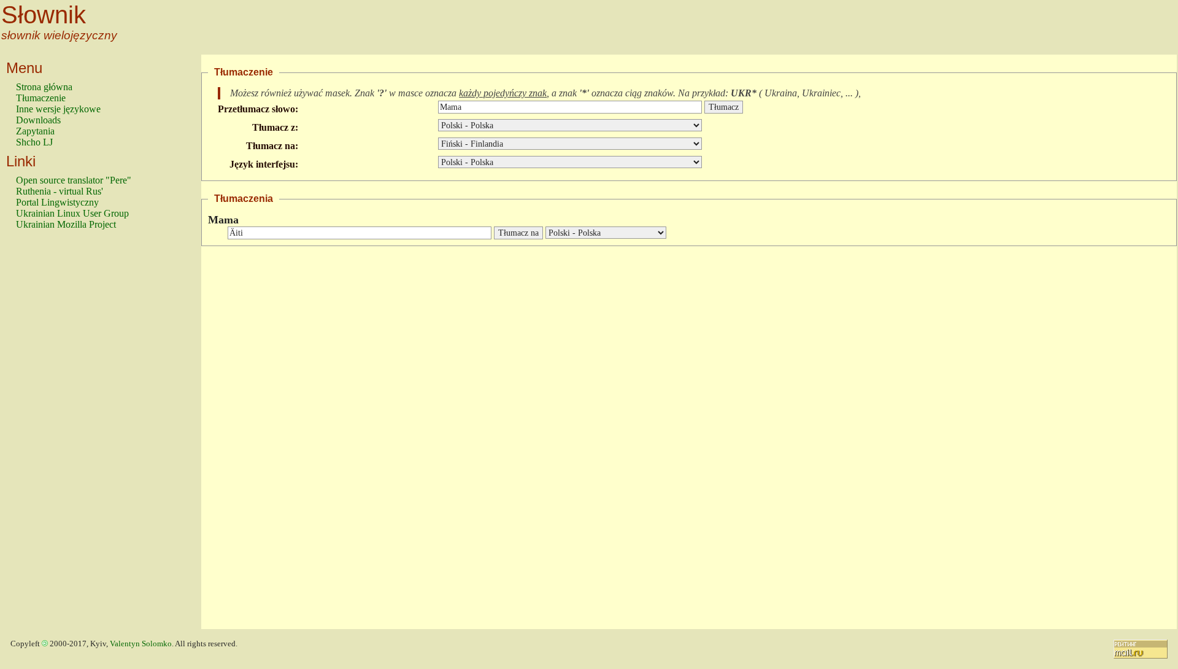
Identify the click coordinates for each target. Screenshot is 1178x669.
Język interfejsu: (263, 164)
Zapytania (35, 131)
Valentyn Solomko (141, 644)
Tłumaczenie (41, 98)
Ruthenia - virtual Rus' (59, 191)
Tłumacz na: (272, 146)
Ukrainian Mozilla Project (66, 224)
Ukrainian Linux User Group (72, 213)
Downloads (38, 120)
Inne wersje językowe (58, 109)
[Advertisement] (65, 435)
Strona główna (44, 87)
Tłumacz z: (275, 127)
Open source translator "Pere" (73, 180)
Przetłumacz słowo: (258, 109)
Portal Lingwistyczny (57, 202)
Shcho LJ (34, 142)
